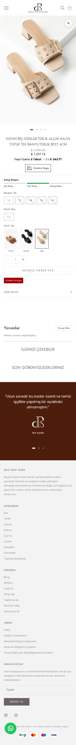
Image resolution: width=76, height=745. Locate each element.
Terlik (7, 518)
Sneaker (9, 547)
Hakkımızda (11, 600)
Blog (7, 577)
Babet (7, 530)
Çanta (8, 524)
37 (19, 200)
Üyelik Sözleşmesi (15, 635)
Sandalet (9, 553)
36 (8, 200)
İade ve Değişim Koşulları (20, 647)
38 (30, 200)
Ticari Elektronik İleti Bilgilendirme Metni (28, 653)
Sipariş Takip (12, 605)
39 (41, 200)
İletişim (8, 583)
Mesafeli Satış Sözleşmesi (20, 641)
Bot (6, 513)
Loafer (8, 541)
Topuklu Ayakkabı (15, 558)
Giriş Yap (9, 594)
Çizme (8, 536)
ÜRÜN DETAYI (11, 292)
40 (52, 200)
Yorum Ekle (64, 328)
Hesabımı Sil (11, 611)
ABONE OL (17, 701)
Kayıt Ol (8, 588)
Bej (9, 217)
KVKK (7, 630)
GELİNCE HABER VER (38, 270)
